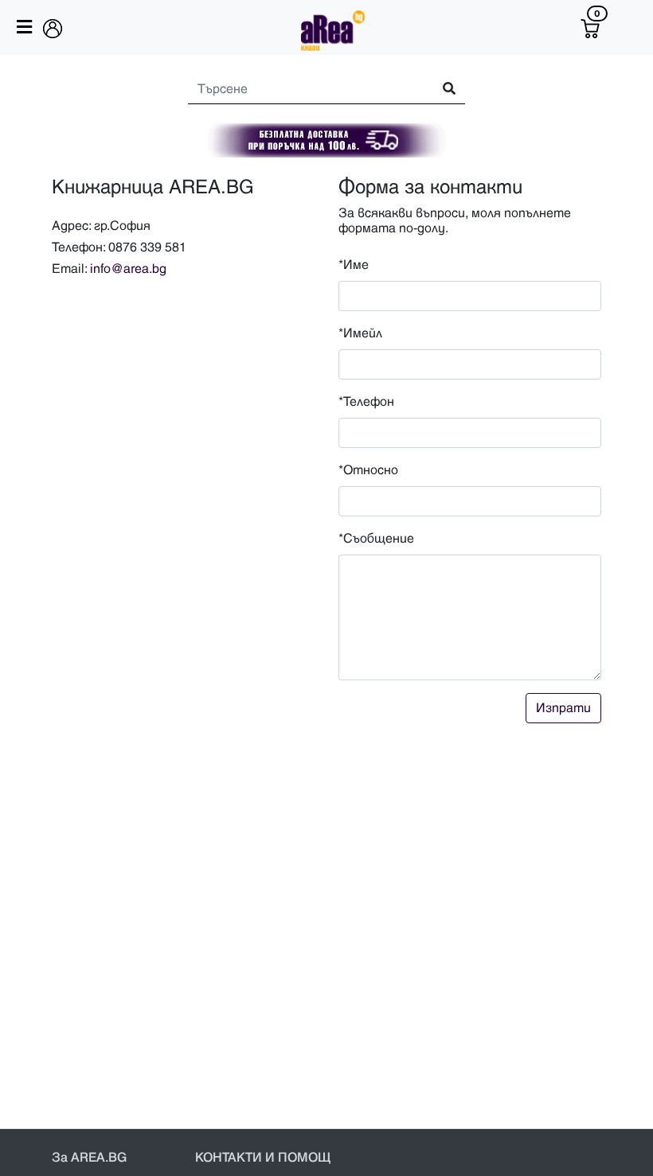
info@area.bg (128, 269)
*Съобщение (376, 539)
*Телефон (366, 402)
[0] (590, 28)
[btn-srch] (442, 89)
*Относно (368, 470)
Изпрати (563, 708)
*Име (353, 265)
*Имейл (360, 333)
